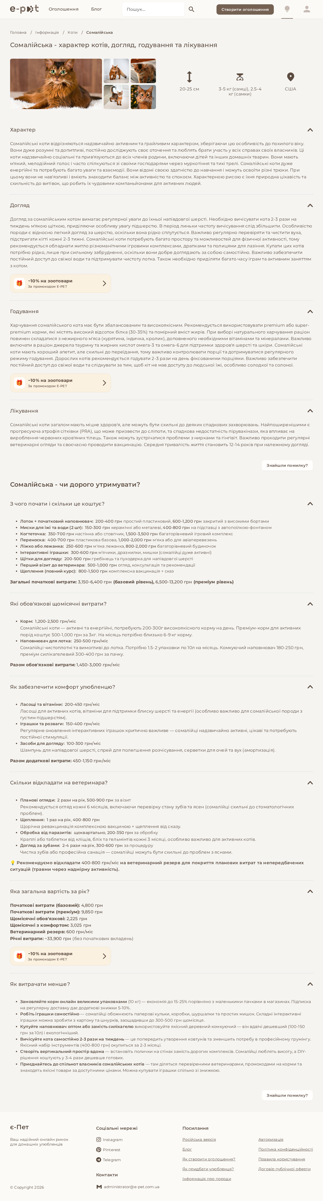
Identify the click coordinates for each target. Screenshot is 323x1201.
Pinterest (112, 1149)
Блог (187, 1149)
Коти (72, 32)
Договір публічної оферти (284, 1168)
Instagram (113, 1139)
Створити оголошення (245, 9)
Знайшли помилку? (287, 465)
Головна (18, 32)
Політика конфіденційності (285, 1149)
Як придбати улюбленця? (208, 1168)
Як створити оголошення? (209, 1159)
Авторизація (270, 1139)
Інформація (47, 32)
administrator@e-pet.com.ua (131, 1186)
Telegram (112, 1159)
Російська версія (199, 1139)
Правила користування (281, 1159)
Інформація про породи (206, 1178)
